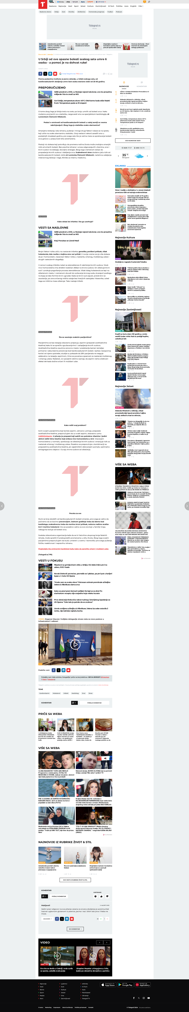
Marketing (48, 1007)
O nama (40, 1007)
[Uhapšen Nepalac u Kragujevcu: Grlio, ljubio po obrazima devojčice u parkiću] (93, 955)
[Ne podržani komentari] (107, 896)
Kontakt (90, 1007)
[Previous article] (2, 506)
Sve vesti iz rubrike (75, 880)
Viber (44, 679)
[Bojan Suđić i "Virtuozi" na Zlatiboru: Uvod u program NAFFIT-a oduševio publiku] (120, 290)
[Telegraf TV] (149, 998)
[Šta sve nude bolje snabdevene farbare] (70, 46)
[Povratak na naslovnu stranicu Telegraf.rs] (42, 4)
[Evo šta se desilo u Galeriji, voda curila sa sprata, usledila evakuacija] (57, 955)
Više (140, 6)
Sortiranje (97, 892)
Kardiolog (75, 693)
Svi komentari (75, 929)
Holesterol (56, 693)
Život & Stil (42, 54)
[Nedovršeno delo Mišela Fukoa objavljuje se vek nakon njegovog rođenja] (120, 281)
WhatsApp (105, 677)
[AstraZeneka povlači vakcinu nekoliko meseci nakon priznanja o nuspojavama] (42, 46)
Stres (90, 693)
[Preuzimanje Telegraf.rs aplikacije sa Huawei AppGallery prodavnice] (143, 984)
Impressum (56, 1007)
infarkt (66, 693)
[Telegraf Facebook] (134, 998)
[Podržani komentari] (101, 896)
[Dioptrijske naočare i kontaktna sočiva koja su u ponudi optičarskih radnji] (98, 46)
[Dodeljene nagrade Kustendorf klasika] (133, 250)
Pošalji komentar (94, 703)
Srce (83, 693)
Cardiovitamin (44, 693)
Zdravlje (50, 54)
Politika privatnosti (80, 1007)
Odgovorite (47, 919)
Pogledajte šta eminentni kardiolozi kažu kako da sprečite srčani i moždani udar (73, 549)
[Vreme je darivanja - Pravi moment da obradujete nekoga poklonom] (126, 46)
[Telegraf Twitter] (139, 998)
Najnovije (125, 237)
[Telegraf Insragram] (144, 998)
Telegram (51, 679)
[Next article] (187, 506)
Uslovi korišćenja (103, 685)
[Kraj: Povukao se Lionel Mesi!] (45, 243)
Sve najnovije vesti (132, 140)
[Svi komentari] (95, 896)
